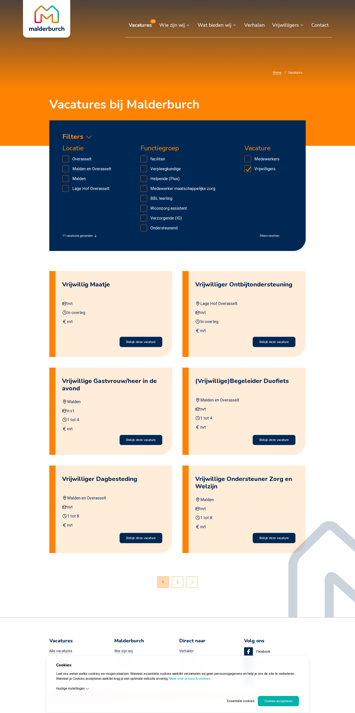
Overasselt (82, 158)
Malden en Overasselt (91, 168)
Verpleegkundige (165, 168)
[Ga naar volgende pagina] (192, 582)
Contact (320, 25)
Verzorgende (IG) (166, 218)
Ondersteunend (164, 227)
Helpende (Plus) (165, 178)
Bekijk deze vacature (141, 342)
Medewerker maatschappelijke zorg (182, 188)
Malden (79, 178)
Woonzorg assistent (168, 208)
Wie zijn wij (172, 25)
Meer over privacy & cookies (189, 679)
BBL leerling (161, 198)
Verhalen (254, 25)
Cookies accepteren (278, 701)
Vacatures (140, 25)
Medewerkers (266, 158)
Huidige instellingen (70, 688)
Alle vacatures (60, 651)
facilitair (157, 158)
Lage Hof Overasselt (90, 188)
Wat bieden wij (214, 25)
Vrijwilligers (285, 25)
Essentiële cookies (241, 701)
